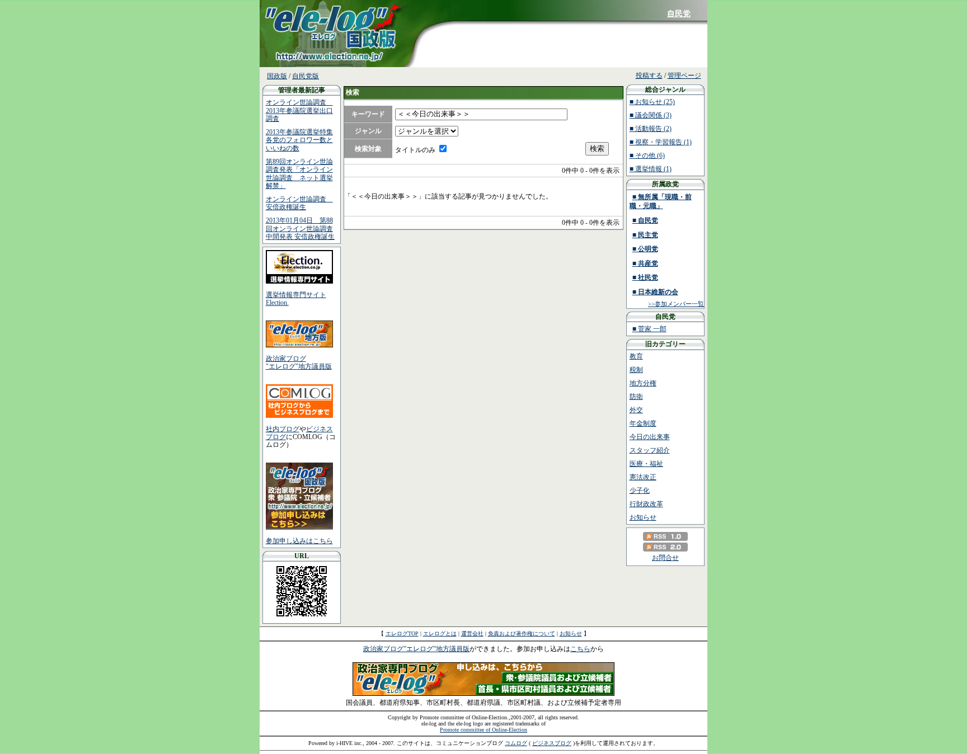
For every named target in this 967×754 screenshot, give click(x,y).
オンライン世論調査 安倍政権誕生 (299, 203)
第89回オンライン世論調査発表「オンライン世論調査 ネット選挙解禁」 (299, 174)
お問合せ (665, 558)
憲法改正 (643, 477)
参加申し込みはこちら (299, 541)
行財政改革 (646, 504)
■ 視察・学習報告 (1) (661, 142)
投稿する (649, 75)
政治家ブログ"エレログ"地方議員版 (299, 362)
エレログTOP (402, 633)
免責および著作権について (521, 633)
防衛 (636, 396)
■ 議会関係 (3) (651, 115)
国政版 (277, 76)
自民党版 (305, 76)
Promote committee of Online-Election (483, 730)
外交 (636, 410)
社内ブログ (282, 429)
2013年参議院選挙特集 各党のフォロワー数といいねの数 (299, 140)
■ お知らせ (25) (652, 102)
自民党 (679, 14)
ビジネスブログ (551, 743)
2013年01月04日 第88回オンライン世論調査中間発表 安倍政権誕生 (300, 228)
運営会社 (472, 633)
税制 (636, 370)
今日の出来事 (650, 437)
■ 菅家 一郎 (649, 329)
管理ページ (684, 75)
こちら (580, 649)
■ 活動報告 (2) (651, 129)
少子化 (640, 490)
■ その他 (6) (647, 155)
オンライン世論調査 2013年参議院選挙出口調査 (299, 110)
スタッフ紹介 (650, 450)
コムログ (516, 743)
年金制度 (643, 423)
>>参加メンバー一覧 (676, 303)
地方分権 (643, 383)
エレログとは (440, 633)
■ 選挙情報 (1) (651, 169)
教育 (636, 356)
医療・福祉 (646, 464)
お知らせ (643, 517)
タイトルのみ (415, 150)
